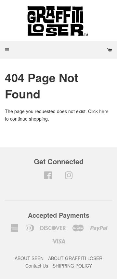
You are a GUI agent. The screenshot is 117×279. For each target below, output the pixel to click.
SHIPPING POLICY (72, 265)
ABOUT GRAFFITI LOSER (75, 258)
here (104, 111)
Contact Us (36, 265)
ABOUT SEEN (29, 258)
